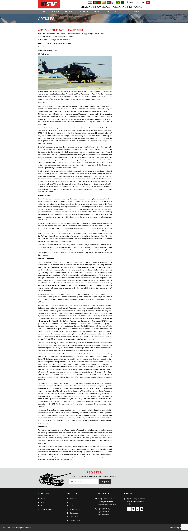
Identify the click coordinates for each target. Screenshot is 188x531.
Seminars (84, 12)
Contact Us (74, 513)
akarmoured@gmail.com (107, 505)
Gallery (118, 12)
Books (97, 12)
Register (140, 2)
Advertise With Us (76, 509)
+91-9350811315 (104, 509)
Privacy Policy (75, 520)
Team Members (46, 509)
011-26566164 (103, 515)
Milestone (44, 506)
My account (133, 12)
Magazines (70, 12)
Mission (44, 499)
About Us (55, 12)
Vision (43, 502)
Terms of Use (74, 517)
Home (43, 12)
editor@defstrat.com (105, 502)
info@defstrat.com (105, 499)
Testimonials (74, 506)
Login (131, 2)
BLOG (107, 12)
